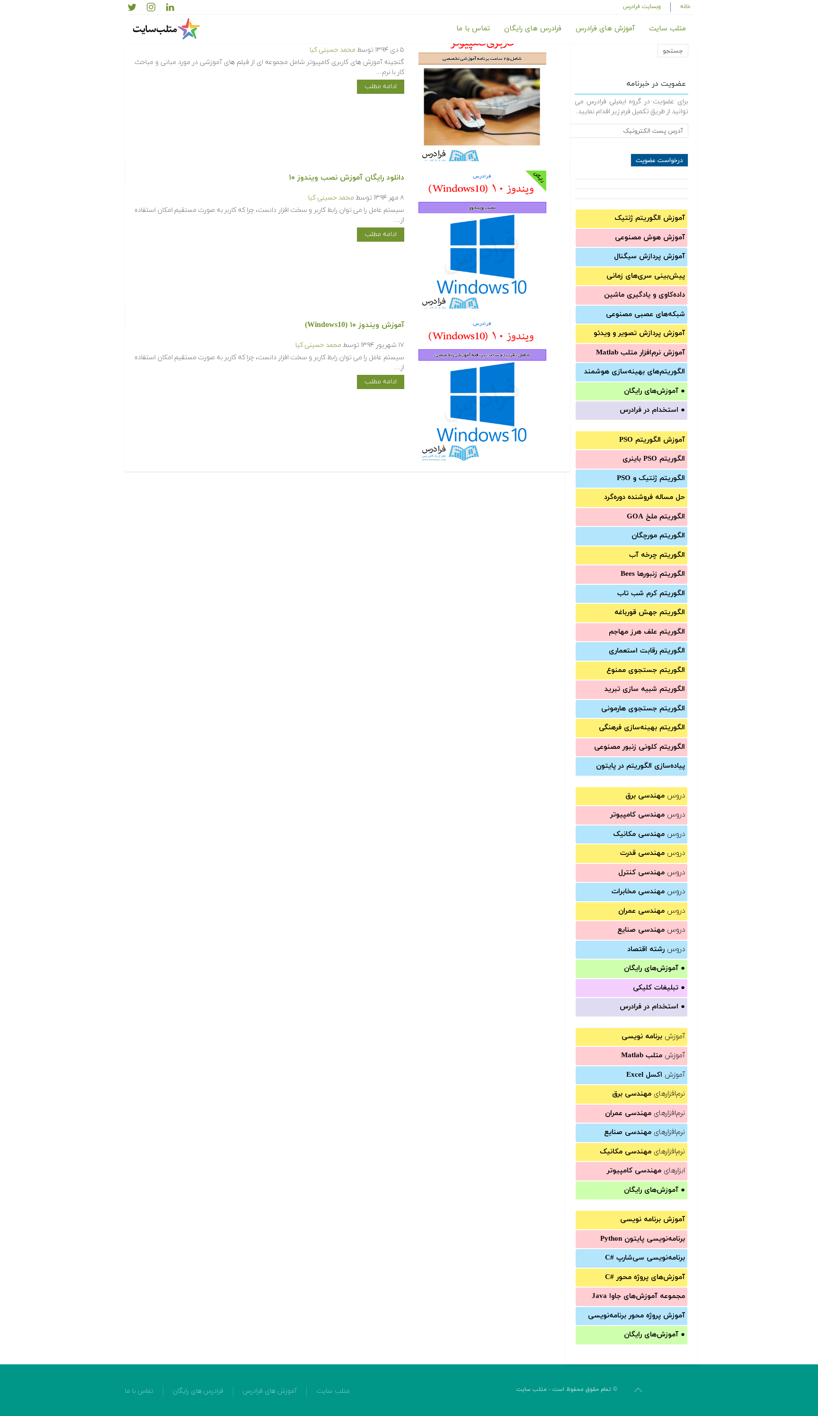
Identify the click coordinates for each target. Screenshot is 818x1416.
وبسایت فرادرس (642, 6)
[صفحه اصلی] (167, 29)
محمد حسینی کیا (333, 49)
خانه (685, 6)
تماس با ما (473, 29)
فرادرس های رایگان (532, 29)
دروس (655, 796)
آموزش (653, 1037)
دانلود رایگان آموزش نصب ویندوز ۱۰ (346, 177)
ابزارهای (646, 1171)
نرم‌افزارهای (648, 1094)
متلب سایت (667, 29)
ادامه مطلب (381, 86)
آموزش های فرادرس (605, 29)
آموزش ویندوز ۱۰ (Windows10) (354, 325)
